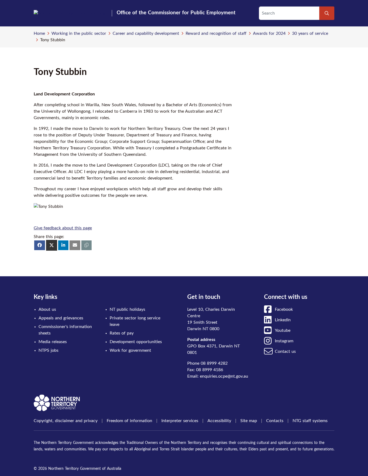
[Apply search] (326, 13)
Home (39, 33)
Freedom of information (129, 421)
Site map (248, 421)
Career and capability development (146, 33)
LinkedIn (283, 320)
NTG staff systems (310, 421)
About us (47, 309)
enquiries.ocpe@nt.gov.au (224, 376)
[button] (86, 245)
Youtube (282, 330)
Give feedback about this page (63, 228)
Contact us (285, 351)
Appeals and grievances (61, 318)
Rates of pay (122, 333)
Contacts (274, 421)
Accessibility (219, 421)
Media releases (53, 342)
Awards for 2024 (269, 33)
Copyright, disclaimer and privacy (66, 421)
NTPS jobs (48, 350)
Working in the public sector (78, 33)
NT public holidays (127, 309)
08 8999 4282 (214, 363)
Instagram (284, 341)
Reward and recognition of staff (216, 33)
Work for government (130, 350)
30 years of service (310, 33)
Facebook (284, 309)
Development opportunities (136, 342)
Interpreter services (179, 421)
